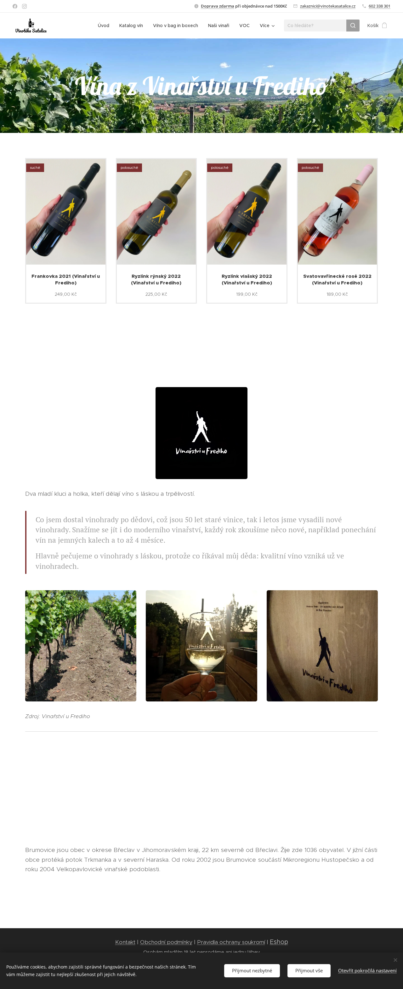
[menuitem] (105, 25)
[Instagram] (24, 6)
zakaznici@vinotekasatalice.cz (327, 6)
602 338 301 (379, 6)
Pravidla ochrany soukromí (231, 942)
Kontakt (125, 942)
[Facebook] (15, 6)
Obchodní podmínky (166, 942)
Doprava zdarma (217, 6)
